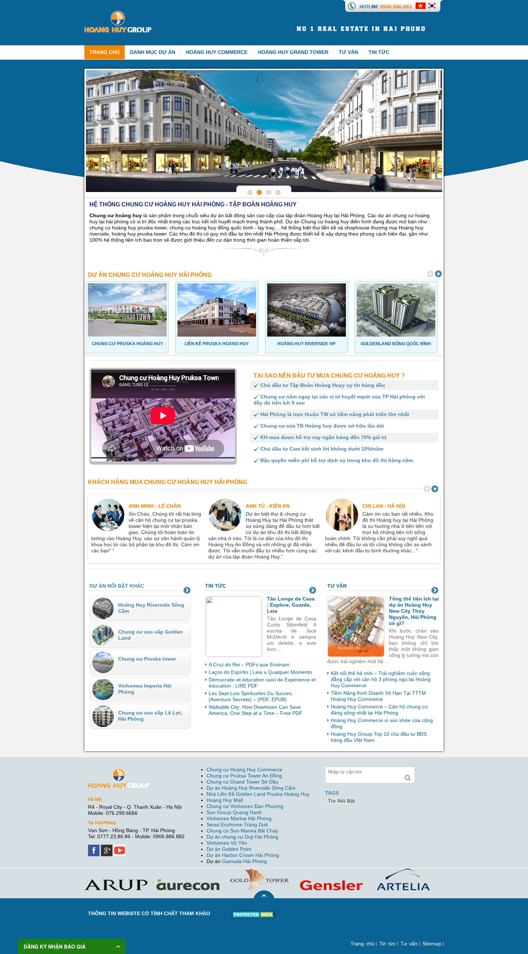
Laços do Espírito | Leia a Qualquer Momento (260, 672)
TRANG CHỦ (104, 52)
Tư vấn (348, 52)
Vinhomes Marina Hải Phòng (239, 818)
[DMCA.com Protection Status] (254, 913)
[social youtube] (120, 847)
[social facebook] (94, 847)
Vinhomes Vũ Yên (227, 843)
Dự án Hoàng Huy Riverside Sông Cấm (251, 788)
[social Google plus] (107, 847)
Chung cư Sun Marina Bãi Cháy (242, 831)
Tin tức (379, 52)
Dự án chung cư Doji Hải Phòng (242, 837)
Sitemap (431, 943)
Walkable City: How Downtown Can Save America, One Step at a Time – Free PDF (255, 710)
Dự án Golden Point (229, 849)
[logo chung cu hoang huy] (117, 14)
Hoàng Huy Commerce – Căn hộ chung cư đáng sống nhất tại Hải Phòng (379, 710)
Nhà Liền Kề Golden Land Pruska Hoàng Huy (258, 794)
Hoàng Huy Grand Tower (293, 52)
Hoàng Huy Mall (225, 800)
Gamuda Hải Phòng (244, 861)
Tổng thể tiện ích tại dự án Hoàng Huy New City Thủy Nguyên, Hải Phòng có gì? (414, 611)
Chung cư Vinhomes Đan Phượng (245, 806)
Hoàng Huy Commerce (216, 52)
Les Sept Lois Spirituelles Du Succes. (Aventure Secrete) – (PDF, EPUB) (251, 696)
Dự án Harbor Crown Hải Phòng (243, 855)
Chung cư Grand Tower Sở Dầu (242, 782)
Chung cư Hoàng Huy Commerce (244, 769)
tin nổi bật (341, 801)
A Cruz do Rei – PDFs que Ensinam (249, 664)
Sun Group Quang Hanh (234, 812)
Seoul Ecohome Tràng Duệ (237, 824)
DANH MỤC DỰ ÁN (152, 52)
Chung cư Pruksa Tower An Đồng (244, 776)
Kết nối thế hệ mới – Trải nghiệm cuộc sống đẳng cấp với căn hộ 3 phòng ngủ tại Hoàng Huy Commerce (381, 679)
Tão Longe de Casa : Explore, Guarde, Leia (291, 605)
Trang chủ (362, 943)
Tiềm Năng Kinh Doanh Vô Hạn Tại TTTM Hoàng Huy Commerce (378, 696)
